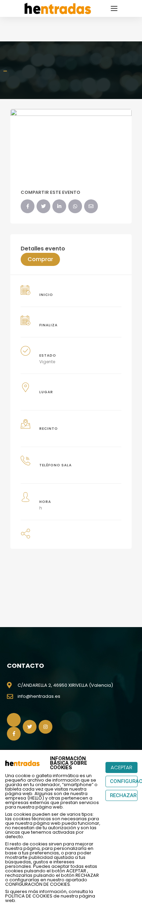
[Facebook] (27, 206)
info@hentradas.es (39, 696)
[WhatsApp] (75, 206)
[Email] (91, 206)
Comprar (40, 259)
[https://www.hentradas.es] (57, 8)
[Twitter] (43, 206)
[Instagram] (45, 727)
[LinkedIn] (59, 206)
